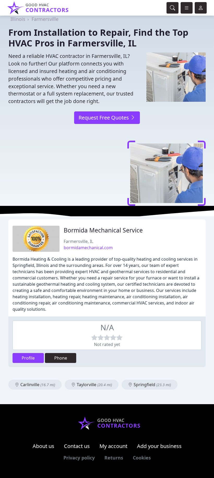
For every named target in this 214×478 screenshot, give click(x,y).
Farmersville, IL (78, 241)
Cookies (142, 458)
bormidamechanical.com (88, 247)
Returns (113, 458)
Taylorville (94, 384)
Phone (60, 358)
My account (113, 446)
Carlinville (37, 384)
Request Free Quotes (104, 117)
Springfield (152, 384)
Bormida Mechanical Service (103, 230)
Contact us (77, 446)
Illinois (17, 19)
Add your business (159, 446)
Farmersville (45, 19)
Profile (28, 358)
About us (43, 446)
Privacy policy (79, 458)
